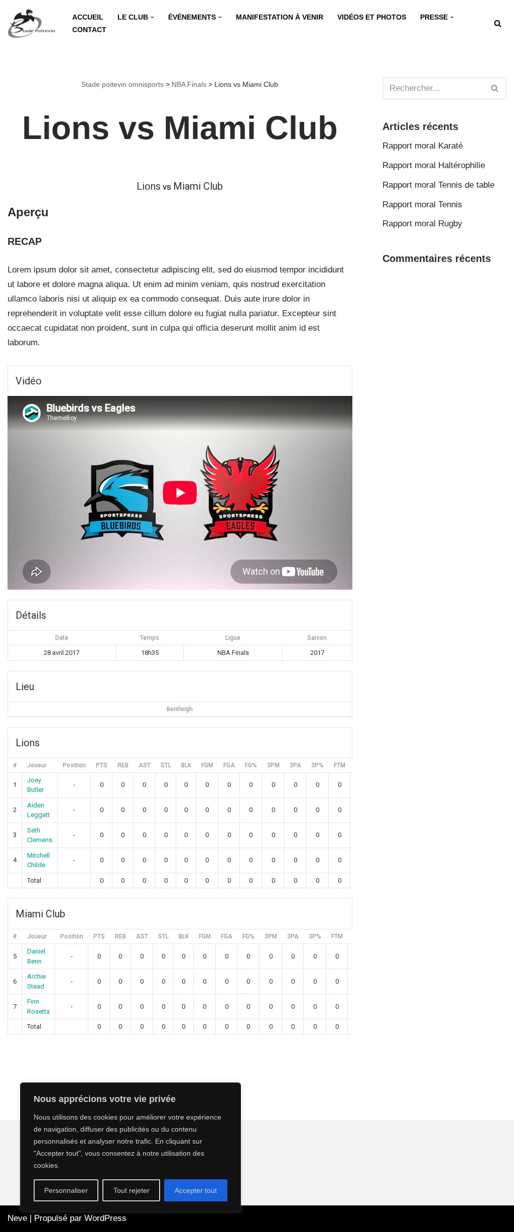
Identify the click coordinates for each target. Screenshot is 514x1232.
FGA (229, 765)
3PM (273, 765)
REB (122, 765)
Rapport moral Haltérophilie (433, 165)
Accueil (87, 17)
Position (74, 765)
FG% (251, 765)
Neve (17, 1218)
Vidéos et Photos (371, 17)
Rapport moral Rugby (422, 223)
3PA (295, 765)
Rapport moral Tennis (422, 204)
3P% (317, 765)
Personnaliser (66, 1190)
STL (166, 765)
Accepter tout (196, 1190)
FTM (339, 765)
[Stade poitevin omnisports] (31, 23)
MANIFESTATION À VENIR (279, 17)
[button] (152, 17)
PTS (101, 765)
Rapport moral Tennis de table (438, 185)
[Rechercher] (497, 23)
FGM (207, 765)
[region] (130, 1147)
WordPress (105, 1218)
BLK (186, 765)
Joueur (37, 765)
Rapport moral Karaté (422, 146)
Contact (89, 30)
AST (145, 765)
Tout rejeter (131, 1190)
